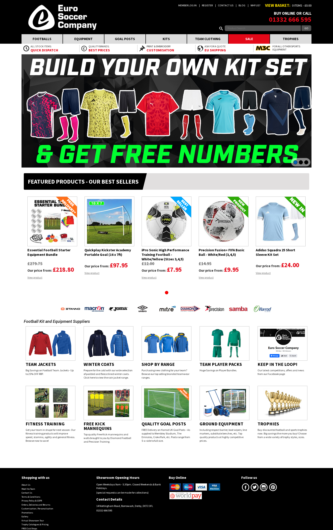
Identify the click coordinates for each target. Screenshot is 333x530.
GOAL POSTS (125, 39)
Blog (242, 5)
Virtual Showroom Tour (33, 516)
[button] (27, 299)
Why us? (255, 5)
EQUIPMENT (83, 39)
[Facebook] (245, 483)
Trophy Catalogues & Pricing (35, 519)
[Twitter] (254, 483)
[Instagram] (264, 483)
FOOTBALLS (42, 39)
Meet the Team (28, 484)
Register (207, 5)
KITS (166, 39)
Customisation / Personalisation (37, 504)
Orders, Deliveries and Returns (36, 500)
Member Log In (187, 5)
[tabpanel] (52, 237)
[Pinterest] (273, 483)
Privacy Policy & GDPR (32, 496)
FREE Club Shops (29, 524)
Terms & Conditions (31, 492)
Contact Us (225, 5)
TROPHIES (291, 39)
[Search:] (222, 28)
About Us (26, 480)
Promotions (27, 508)
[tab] (166, 292)
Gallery (25, 512)
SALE (249, 39)
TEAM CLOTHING (207, 39)
